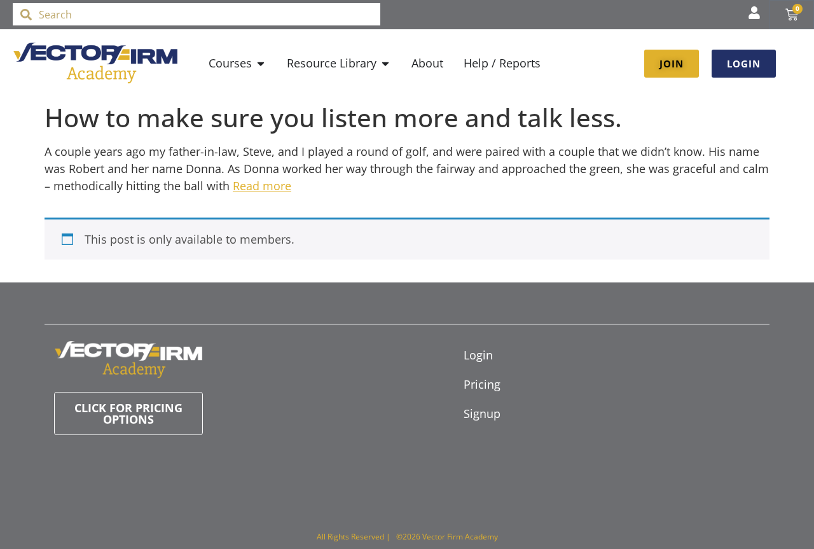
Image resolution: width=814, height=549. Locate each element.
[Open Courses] (260, 63)
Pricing (482, 384)
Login (478, 355)
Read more (262, 185)
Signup (482, 413)
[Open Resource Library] (385, 63)
